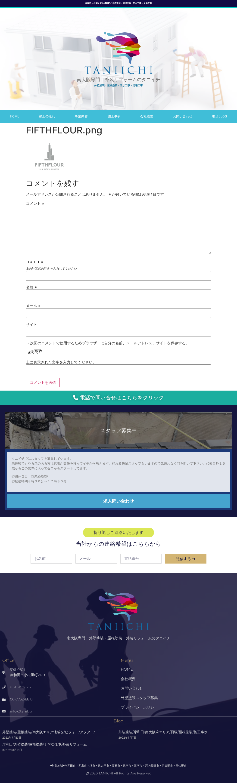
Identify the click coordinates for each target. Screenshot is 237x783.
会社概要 (146, 116)
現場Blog (219, 116)
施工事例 (114, 116)
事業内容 (81, 116)
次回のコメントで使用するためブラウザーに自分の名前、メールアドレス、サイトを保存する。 (109, 343)
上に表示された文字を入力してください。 (61, 362)
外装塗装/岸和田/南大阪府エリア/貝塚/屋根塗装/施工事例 (163, 732)
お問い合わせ (182, 116)
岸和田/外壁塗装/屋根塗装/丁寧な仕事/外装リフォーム (44, 744)
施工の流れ (47, 116)
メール (33, 306)
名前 (31, 287)
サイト (31, 324)
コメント (35, 203)
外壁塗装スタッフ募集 (139, 698)
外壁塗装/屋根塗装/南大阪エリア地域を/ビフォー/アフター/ (48, 732)
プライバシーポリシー (139, 707)
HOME (14, 116)
